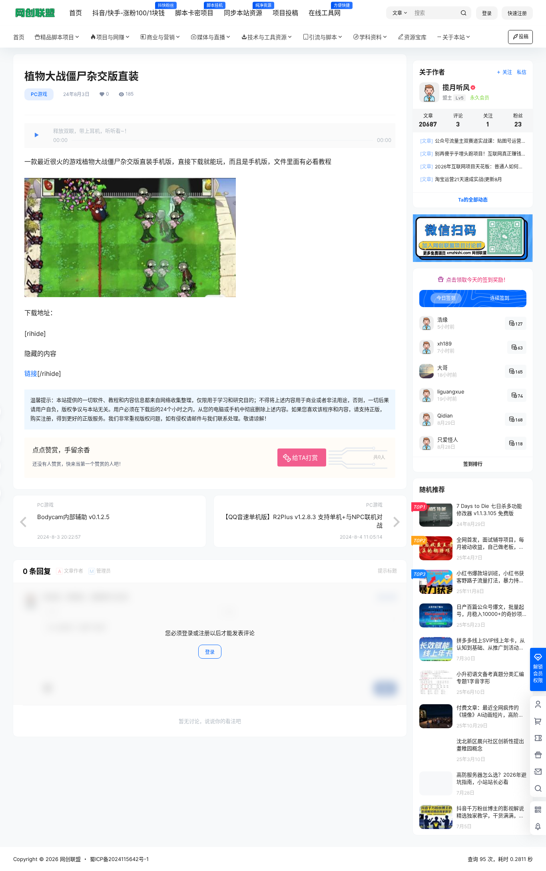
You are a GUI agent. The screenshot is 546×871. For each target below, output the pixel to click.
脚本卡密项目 (194, 10)
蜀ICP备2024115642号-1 (119, 859)
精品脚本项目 (57, 37)
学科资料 (370, 37)
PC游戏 (39, 94)
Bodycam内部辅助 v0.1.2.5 (73, 517)
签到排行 (472, 464)
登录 (487, 13)
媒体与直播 (211, 37)
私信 (521, 72)
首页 (75, 13)
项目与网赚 (110, 37)
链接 (30, 374)
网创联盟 (69, 859)
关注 (507, 72)
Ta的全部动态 (473, 200)
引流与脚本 (323, 37)
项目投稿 (285, 13)
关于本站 (453, 37)
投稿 (523, 37)
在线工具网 (325, 10)
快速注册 (517, 13)
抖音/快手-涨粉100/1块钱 (128, 10)
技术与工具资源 (267, 37)
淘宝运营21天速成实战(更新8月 (461, 179)
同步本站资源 (243, 10)
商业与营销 (161, 37)
